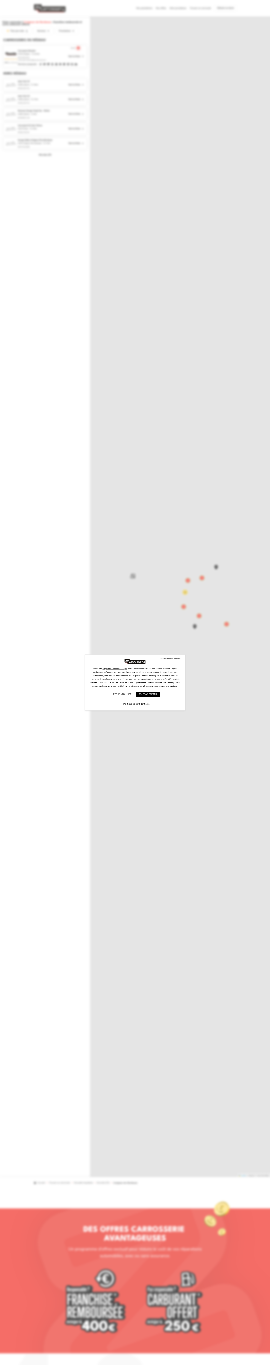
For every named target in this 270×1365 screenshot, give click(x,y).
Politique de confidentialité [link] (136, 703)
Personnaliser (122, 694)
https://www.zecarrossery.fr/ (115, 668)
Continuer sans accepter (170, 658)
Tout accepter (148, 694)
